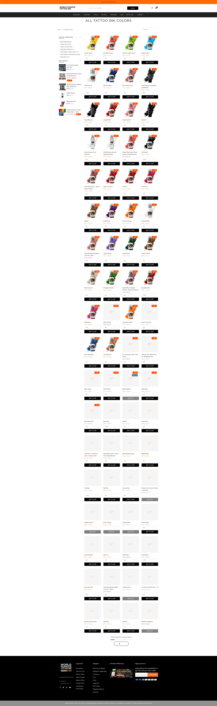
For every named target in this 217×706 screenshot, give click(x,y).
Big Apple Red (71, 101)
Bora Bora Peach (108, 53)
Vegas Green (126, 253)
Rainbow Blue (145, 53)
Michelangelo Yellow (128, 453)
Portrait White (146, 221)
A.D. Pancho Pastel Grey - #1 (150, 587)
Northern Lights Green (128, 53)
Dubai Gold (145, 421)
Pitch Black (145, 152)
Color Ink (86, 14)
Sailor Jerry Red (107, 186)
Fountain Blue (126, 522)
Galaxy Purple (107, 253)
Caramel (86, 688)
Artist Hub (129, 14)
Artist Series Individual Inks (70, 54)
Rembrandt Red (88, 421)
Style (95, 14)
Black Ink (76, 14)
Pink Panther (107, 389)
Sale (122, 14)
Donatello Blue (88, 555)
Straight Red (107, 120)
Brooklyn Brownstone (90, 621)
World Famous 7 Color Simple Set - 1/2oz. (74, 111)
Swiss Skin (106, 688)
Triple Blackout (88, 120)
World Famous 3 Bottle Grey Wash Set (74, 85)
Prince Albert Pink (127, 85)
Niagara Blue (145, 453)
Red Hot (124, 186)
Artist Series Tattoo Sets (69, 52)
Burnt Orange (107, 522)
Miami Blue (145, 389)
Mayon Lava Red (146, 322)
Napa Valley (87, 389)
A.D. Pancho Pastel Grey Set (73, 66)
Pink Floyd (144, 186)
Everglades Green (108, 288)
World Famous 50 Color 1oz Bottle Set (74, 75)
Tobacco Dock (146, 253)
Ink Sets (104, 14)
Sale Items (65, 57)
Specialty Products (67, 49)
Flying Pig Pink (126, 120)
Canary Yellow (88, 53)
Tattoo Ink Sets (66, 47)
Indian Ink (106, 621)
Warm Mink (125, 555)
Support (140, 14)
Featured (114, 14)
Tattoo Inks (65, 44)
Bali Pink (105, 488)
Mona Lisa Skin (88, 288)
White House (71, 93)
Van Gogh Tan (107, 354)
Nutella (124, 421)
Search (133, 8)
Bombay (124, 621)
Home (59, 29)
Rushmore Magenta (147, 621)
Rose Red (106, 421)
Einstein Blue (145, 522)
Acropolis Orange (127, 322)
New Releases (66, 42)
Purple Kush (106, 221)
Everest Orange (126, 221)
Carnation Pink (126, 587)
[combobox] (107, 8)
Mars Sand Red (88, 587)
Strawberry (87, 322)
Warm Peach (107, 322)
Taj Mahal (87, 488)
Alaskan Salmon (88, 522)
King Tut (105, 555)
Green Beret (145, 555)
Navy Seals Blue (89, 354)
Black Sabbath (126, 389)
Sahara (86, 221)
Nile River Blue (107, 85)
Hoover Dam (126, 488)
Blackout (144, 120)
